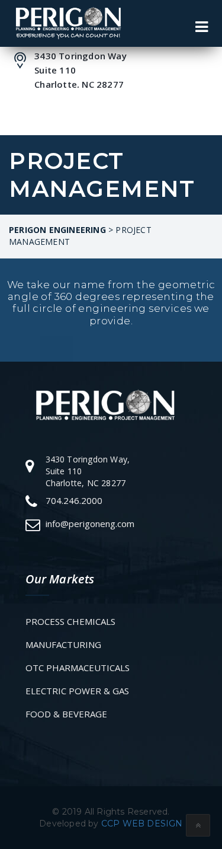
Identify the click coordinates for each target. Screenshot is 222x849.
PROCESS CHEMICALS (70, 621)
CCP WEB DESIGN (142, 823)
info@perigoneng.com (90, 523)
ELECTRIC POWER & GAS (77, 691)
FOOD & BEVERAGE (66, 714)
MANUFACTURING (63, 644)
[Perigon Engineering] (68, 23)
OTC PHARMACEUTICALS (77, 668)
